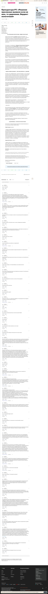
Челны (35, 0)
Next (45, 20)
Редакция (3, 576)
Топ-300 (21, 579)
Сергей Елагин (8, 161)
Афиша (2, 570)
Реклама (12, 576)
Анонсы (12, 570)
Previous (36, 20)
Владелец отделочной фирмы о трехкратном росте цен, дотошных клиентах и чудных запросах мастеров (40, 17)
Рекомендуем (38, 30)
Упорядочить (27, 179)
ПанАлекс (5, 192)
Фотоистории (12, 574)
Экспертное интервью (24, 568)
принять (45, 592)
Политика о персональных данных (24, 587)
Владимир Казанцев (8, 160)
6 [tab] (41, 37)
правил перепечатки (27, 590)
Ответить (3, 189)
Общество (3, 6)
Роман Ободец (41, 9)
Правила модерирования (5, 560)
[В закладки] (32, 23)
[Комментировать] (32, 21)
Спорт (3, 568)
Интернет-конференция (23, 570)
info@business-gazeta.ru (39, 573)
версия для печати (27, 174)
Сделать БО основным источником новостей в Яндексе (17, 166)
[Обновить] (32, 178)
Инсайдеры (21, 574)
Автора (13, 179)
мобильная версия (23, 584)
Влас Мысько (13, 160)
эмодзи (5, 188)
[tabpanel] (41, 13)
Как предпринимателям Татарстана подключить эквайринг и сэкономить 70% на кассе (40, 33)
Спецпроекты (22, 576)
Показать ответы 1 (4, 201)
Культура (12, 568)
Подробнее (37, 592)
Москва (40, 0)
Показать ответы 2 (4, 346)
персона (37, 7)
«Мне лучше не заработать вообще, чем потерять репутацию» (40, 14)
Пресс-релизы (3, 574)
